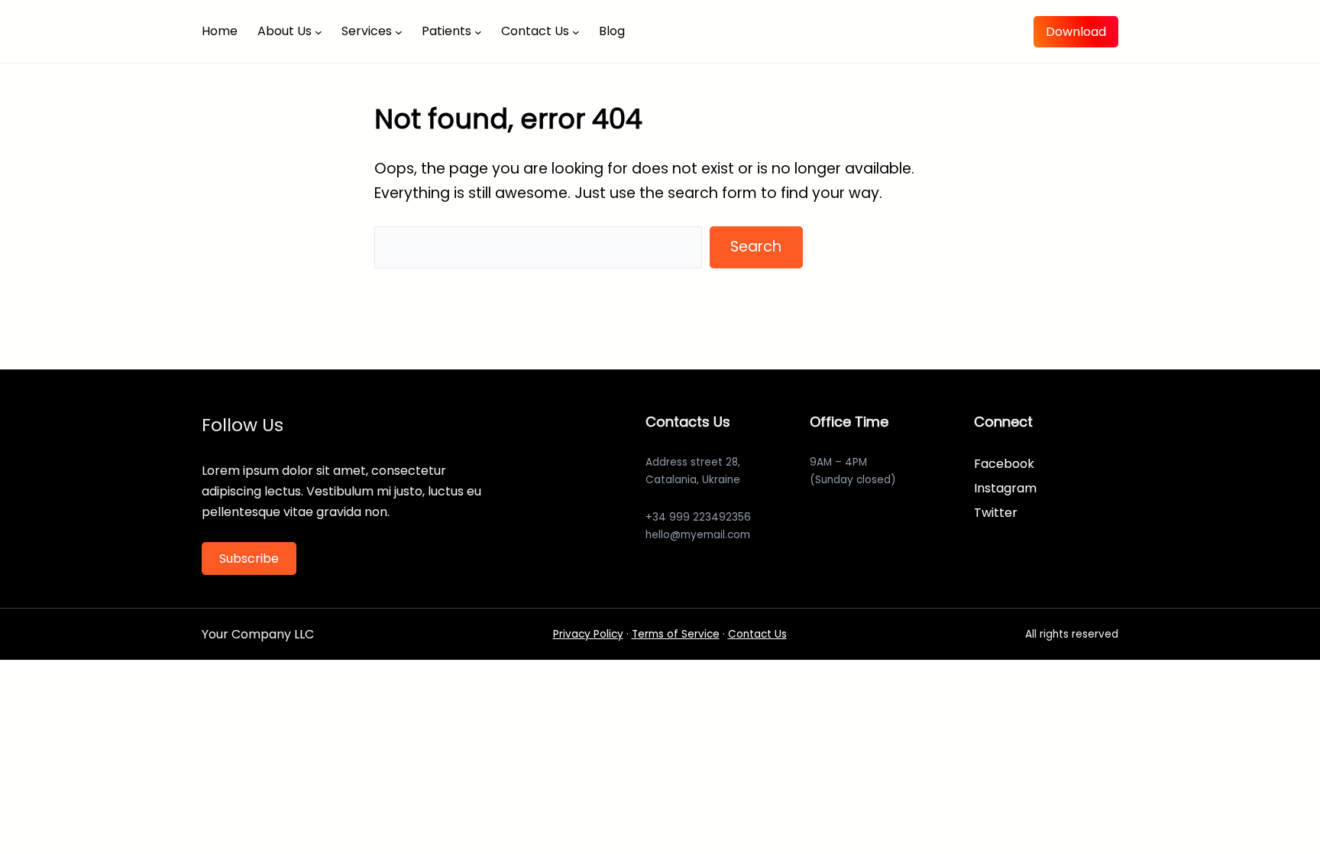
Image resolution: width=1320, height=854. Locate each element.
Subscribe (249, 558)
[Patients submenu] (478, 31)
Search (755, 246)
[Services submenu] (399, 31)
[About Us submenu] (318, 31)
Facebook (1004, 463)
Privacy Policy (588, 634)
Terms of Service (676, 634)
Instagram (1005, 488)
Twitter (995, 512)
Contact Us (757, 634)
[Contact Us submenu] (576, 31)
